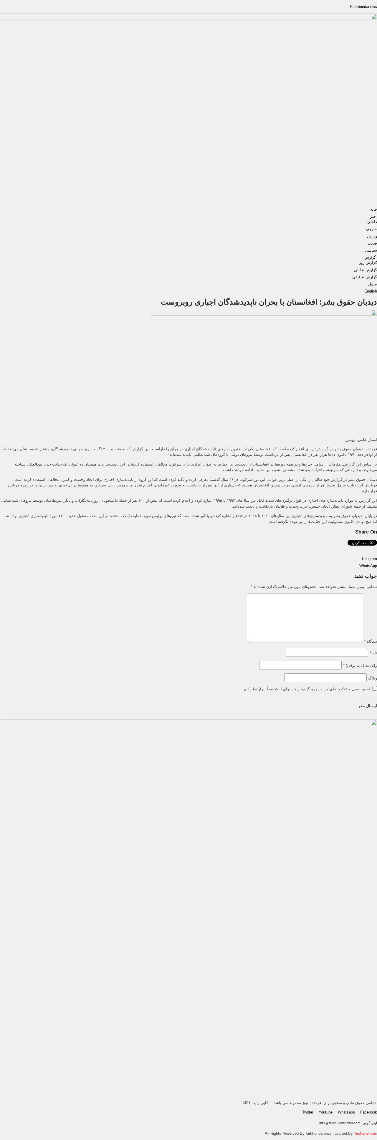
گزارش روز (368, 262)
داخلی (372, 222)
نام (373, 653)
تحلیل (372, 284)
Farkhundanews (363, 6)
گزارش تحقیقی (364, 277)
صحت (372, 243)
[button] (188, 200)
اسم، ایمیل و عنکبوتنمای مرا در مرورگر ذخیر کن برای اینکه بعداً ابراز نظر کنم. (306, 689)
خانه (373, 209)
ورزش (372, 236)
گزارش (370, 257)
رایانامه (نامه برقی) (360, 665)
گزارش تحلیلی (365, 270)
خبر (373, 216)
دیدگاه (370, 641)
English (370, 291)
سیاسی (371, 250)
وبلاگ (372, 678)
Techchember (365, 1133)
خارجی (371, 229)
